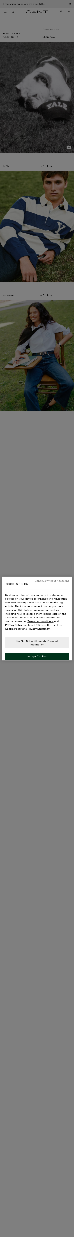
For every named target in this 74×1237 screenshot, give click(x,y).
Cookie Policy (13, 628)
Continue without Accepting (52, 580)
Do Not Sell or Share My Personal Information (36, 642)
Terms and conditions (40, 621)
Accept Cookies (37, 656)
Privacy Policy (13, 624)
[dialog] (37, 618)
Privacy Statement (39, 628)
